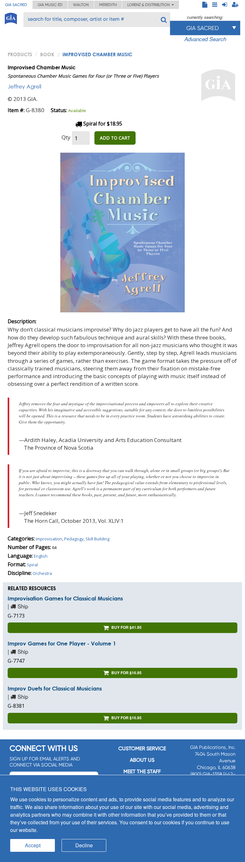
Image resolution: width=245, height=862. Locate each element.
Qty (66, 137)
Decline (84, 845)
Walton (81, 5)
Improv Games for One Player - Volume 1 (62, 643)
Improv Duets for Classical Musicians (55, 688)
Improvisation (49, 539)
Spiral (32, 565)
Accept (33, 845)
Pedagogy (74, 539)
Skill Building (97, 539)
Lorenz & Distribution (149, 5)
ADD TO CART (115, 138)
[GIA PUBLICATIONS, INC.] (11, 17)
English (41, 556)
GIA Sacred (16, 5)
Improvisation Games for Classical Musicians (65, 598)
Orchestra (42, 573)
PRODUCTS (20, 54)
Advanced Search (205, 39)
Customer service (142, 748)
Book (47, 54)
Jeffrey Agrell (24, 86)
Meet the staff (142, 771)
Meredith (108, 5)
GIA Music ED (50, 5)
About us (142, 760)
